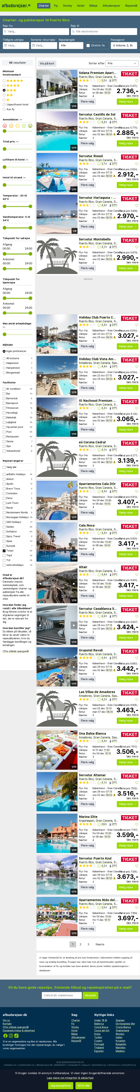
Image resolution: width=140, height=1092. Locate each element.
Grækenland (122, 1030)
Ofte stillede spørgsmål (16, 651)
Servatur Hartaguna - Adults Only (105, 197)
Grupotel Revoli (91, 650)
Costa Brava (101, 1027)
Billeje (93, 5)
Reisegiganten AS (74, 1062)
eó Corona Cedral (92, 442)
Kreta (97, 1034)
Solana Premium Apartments (101, 73)
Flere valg (87, 101)
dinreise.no (114, 1065)
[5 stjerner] (17, 80)
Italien (119, 1037)
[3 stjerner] (17, 90)
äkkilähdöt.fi (60, 1065)
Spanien (119, 76)
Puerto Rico (86, 76)
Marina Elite (88, 816)
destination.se (99, 1065)
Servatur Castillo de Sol (97, 114)
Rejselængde (67, 39)
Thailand (99, 1047)
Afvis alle (84, 1085)
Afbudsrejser (111, 5)
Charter (44, 5)
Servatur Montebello (95, 239)
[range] (4, 131)
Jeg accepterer (60, 1085)
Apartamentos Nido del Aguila (102, 900)
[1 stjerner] (17, 99)
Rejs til (75, 25)
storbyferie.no (129, 1065)
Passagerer (118, 39)
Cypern (98, 1040)
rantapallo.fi (74, 1065)
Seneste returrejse (43, 39)
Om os (6, 1020)
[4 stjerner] (17, 85)
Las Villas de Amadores (97, 692)
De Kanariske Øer (125, 1023)
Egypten (99, 1051)
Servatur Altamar (92, 775)
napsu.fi (86, 1065)
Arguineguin (86, 820)
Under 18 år (100, 1020)
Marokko (120, 1047)
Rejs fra (7, 25)
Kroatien (120, 1040)
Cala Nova (87, 525)
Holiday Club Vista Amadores (101, 359)
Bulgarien (121, 1044)
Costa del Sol (101, 1030)
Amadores (85, 362)
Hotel (80, 5)
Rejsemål (131, 5)
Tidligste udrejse (13, 39)
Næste (100, 944)
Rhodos (120, 1034)
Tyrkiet (98, 1037)
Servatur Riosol (91, 156)
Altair (83, 567)
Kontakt (7, 1023)
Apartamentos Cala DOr (97, 484)
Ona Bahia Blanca (92, 733)
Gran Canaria (103, 76)
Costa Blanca (123, 1027)
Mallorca (99, 1023)
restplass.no (10, 1065)
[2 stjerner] (17, 95)
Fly (56, 5)
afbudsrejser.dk (44, 1065)
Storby (67, 5)
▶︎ (74, 89)
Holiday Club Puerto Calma (100, 317)
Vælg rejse (126, 101)
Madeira (120, 1051)
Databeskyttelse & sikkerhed (19, 1030)
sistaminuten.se (26, 1065)
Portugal (99, 1044)
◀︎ (40, 89)
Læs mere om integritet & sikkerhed (70, 1078)
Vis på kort (47, 63)
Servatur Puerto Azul (95, 858)
